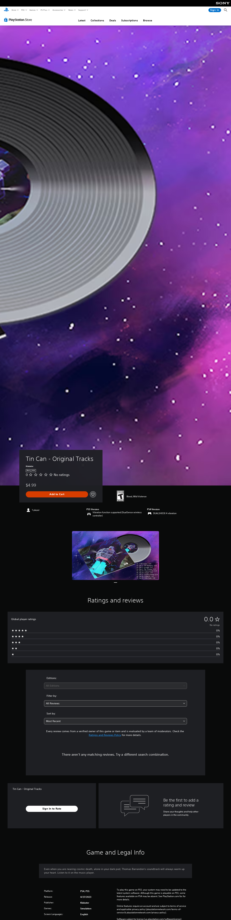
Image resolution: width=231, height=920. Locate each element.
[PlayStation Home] (6, 10)
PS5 (23, 10)
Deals (112, 20)
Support (82, 10)
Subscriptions (129, 20)
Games (32, 10)
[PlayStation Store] (19, 20)
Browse (147, 20)
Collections (97, 20)
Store (13, 10)
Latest (81, 20)
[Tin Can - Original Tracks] (115, 555)
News (70, 10)
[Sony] (223, 5)
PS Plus (43, 10)
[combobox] (115, 686)
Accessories (57, 10)
